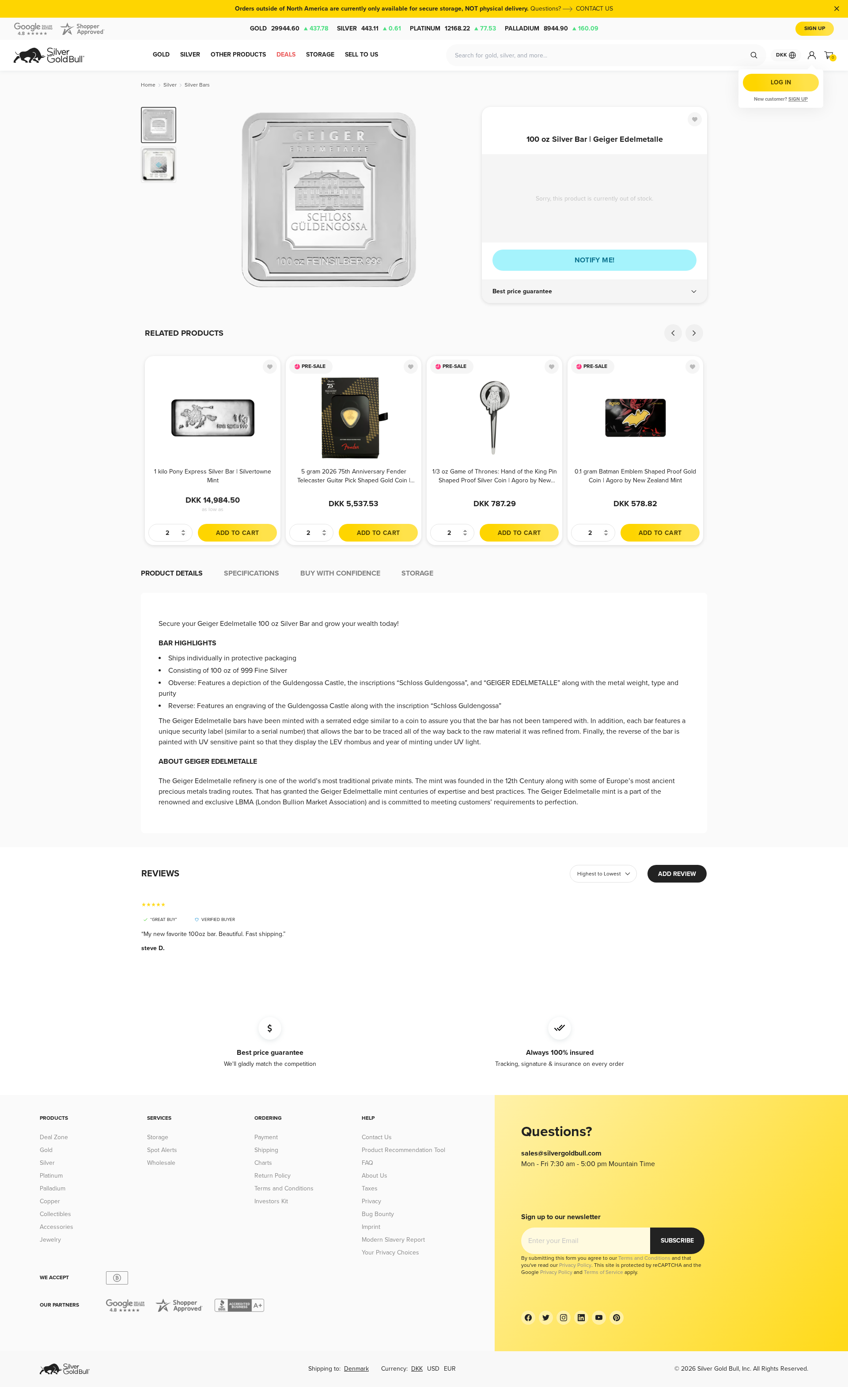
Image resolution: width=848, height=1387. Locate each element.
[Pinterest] (617, 1318)
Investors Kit (271, 1201)
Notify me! (595, 260)
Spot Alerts (162, 1150)
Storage (157, 1137)
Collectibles (55, 1214)
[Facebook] (528, 1318)
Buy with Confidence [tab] (340, 573)
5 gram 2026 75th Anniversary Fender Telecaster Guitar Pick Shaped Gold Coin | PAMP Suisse (353, 476)
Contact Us (377, 1137)
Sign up (798, 99)
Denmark (356, 1368)
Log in (781, 82)
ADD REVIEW (677, 874)
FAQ (367, 1163)
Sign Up (814, 28)
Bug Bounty (378, 1214)
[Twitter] (546, 1318)
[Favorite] (695, 119)
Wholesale (161, 1163)
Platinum (453, 28)
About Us (374, 1175)
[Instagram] (563, 1318)
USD (433, 1368)
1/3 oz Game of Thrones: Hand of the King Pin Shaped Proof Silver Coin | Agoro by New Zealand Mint (494, 476)
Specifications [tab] (251, 573)
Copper (50, 1201)
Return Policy (272, 1175)
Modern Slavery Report (393, 1239)
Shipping (266, 1150)
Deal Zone (54, 1137)
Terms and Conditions (284, 1188)
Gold (289, 28)
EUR (450, 1368)
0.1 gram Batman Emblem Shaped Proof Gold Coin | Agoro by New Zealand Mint (635, 476)
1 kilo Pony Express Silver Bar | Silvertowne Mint (212, 476)
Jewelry (50, 1239)
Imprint (371, 1227)
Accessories (56, 1227)
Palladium (551, 28)
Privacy (371, 1201)
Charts (263, 1163)
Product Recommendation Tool (403, 1150)
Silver (369, 28)
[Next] (461, 199)
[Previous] (196, 199)
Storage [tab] (417, 573)
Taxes (370, 1188)
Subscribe (677, 1240)
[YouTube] (599, 1318)
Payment (266, 1137)
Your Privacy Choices (390, 1252)
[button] (594, 291)
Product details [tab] (172, 573)
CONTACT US (594, 8)
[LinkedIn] (581, 1318)
